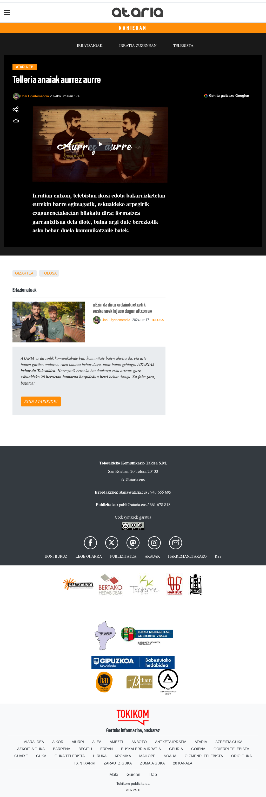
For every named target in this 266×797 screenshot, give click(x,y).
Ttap (153, 774)
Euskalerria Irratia (141, 749)
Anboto (139, 742)
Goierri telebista (231, 749)
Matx (113, 774)
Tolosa (49, 273)
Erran (106, 749)
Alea (96, 742)
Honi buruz (56, 556)
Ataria (201, 742)
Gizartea (24, 273)
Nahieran (133, 28)
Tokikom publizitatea (133, 783)
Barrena (61, 749)
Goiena (198, 749)
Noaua (170, 756)
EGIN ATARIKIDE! (40, 401)
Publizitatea (123, 556)
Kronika (123, 756)
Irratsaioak (90, 45)
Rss (218, 556)
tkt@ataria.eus (133, 479)
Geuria (176, 749)
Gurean (133, 774)
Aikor (57, 742)
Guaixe (21, 756)
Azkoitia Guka (31, 749)
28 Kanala (182, 763)
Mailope (147, 756)
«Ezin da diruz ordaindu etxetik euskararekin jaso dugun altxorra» (122, 308)
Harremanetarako (187, 556)
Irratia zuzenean (138, 45)
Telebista (183, 45)
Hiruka (100, 756)
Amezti (116, 742)
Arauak (152, 556)
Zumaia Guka (152, 763)
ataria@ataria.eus (133, 492)
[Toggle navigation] (7, 12)
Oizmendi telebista (204, 756)
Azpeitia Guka (228, 742)
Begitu (85, 749)
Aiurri (78, 742)
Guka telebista (70, 756)
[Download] (17, 120)
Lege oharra (89, 556)
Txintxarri (84, 763)
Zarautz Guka (118, 763)
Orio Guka (241, 756)
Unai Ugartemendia (34, 96)
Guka (41, 756)
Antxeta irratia (170, 742)
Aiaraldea (34, 742)
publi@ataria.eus (133, 504)
